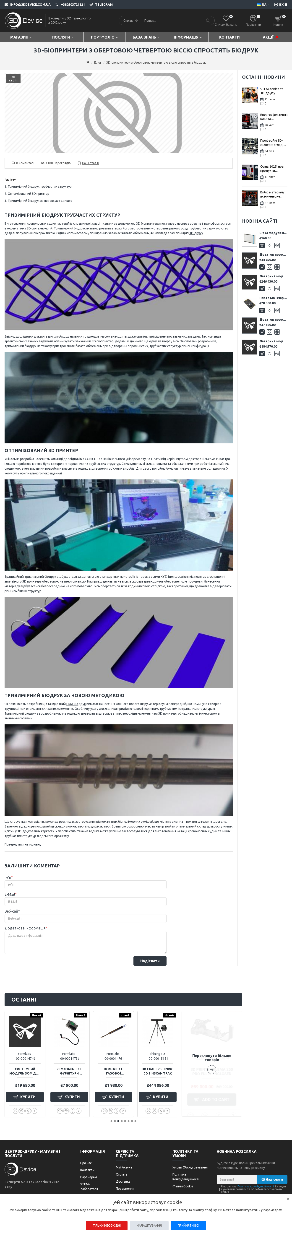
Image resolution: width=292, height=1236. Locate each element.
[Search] (207, 20)
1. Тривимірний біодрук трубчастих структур (38, 186)
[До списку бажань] (269, 245)
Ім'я (8, 878)
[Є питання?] (34, 1111)
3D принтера (32, 581)
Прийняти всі (188, 1225)
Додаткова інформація (25, 928)
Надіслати (150, 961)
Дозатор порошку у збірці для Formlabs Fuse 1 (273, 319)
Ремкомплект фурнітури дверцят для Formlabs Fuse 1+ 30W (69, 1071)
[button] (212, 1063)
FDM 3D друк (76, 704)
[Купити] (262, 245)
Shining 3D (157, 1054)
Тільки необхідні (107, 1225)
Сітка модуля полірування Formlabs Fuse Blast (273, 233)
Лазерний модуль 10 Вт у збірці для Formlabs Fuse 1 (273, 341)
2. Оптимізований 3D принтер (27, 193)
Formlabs (24, 1054)
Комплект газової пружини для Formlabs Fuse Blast (113, 1071)
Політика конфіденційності (255, 1186)
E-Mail (10, 894)
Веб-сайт (12, 911)
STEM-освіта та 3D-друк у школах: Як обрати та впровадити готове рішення (272, 91)
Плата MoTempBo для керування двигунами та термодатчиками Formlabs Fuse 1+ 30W (273, 298)
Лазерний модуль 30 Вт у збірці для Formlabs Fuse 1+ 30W (273, 276)
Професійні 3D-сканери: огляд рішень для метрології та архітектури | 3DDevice (271, 143)
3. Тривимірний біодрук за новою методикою (38, 201)
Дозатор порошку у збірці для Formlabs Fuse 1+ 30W (273, 254)
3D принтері (167, 713)
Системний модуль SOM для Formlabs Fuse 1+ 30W (25, 1071)
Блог (98, 62)
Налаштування (149, 1225)
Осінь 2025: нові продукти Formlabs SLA (272, 169)
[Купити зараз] (28, 1111)
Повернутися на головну (23, 844)
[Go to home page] (87, 62)
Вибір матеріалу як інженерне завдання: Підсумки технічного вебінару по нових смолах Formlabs (273, 194)
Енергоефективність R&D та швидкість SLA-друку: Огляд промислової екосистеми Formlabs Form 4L (273, 117)
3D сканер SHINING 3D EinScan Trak (157, 1071)
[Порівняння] (277, 245)
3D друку (196, 233)
